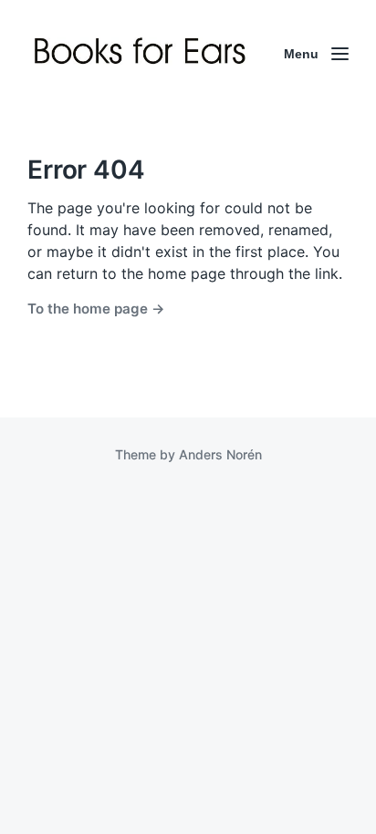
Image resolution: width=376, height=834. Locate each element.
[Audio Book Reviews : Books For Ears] (142, 53)
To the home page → (96, 308)
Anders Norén (220, 454)
